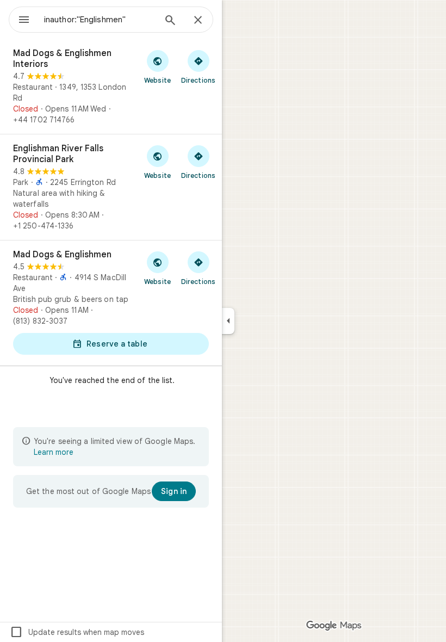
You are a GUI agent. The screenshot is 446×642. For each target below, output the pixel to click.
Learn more (53, 452)
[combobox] (99, 19)
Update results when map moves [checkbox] (77, 632)
